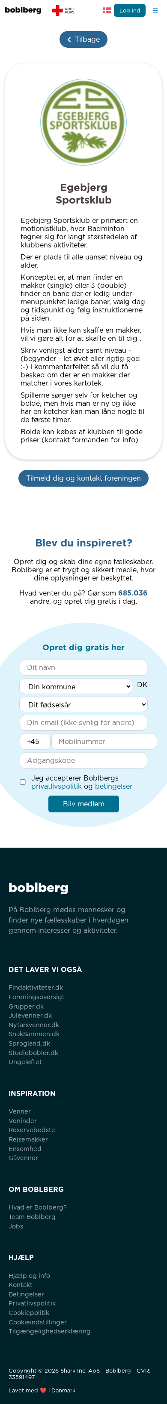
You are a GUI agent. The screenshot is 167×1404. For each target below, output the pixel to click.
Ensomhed (25, 1148)
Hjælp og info (29, 1275)
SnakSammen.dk (34, 1033)
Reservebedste (32, 1129)
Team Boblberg (32, 1216)
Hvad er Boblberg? (38, 1207)
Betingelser (26, 1294)
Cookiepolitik (29, 1312)
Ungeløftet (25, 1061)
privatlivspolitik (56, 786)
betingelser (113, 786)
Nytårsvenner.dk (34, 1024)
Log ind (129, 10)
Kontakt (21, 1284)
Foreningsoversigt (37, 996)
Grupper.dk (26, 1006)
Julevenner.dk (30, 1015)
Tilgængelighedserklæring (50, 1331)
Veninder (23, 1120)
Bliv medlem (83, 804)
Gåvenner (23, 1157)
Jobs (16, 1226)
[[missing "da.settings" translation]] (107, 10)
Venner (20, 1111)
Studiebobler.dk (33, 1052)
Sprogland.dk (29, 1043)
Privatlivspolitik (32, 1303)
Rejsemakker (28, 1139)
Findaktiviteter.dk (36, 987)
